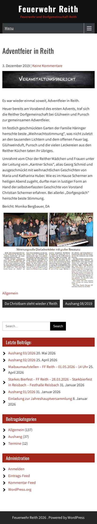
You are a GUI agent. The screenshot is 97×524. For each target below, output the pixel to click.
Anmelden (16, 468)
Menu (9, 28)
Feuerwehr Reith (48, 9)
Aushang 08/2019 (78, 303)
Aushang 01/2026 (21, 391)
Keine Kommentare (47, 65)
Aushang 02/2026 (22, 359)
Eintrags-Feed (19, 475)
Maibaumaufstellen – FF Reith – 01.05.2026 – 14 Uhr (48, 366)
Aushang (15, 436)
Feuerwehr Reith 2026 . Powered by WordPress (48, 517)
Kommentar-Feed (22, 482)
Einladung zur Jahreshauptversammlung (40, 398)
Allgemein (10, 293)
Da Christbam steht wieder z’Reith (31, 303)
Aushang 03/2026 (22, 353)
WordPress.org (19, 489)
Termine (14, 443)
